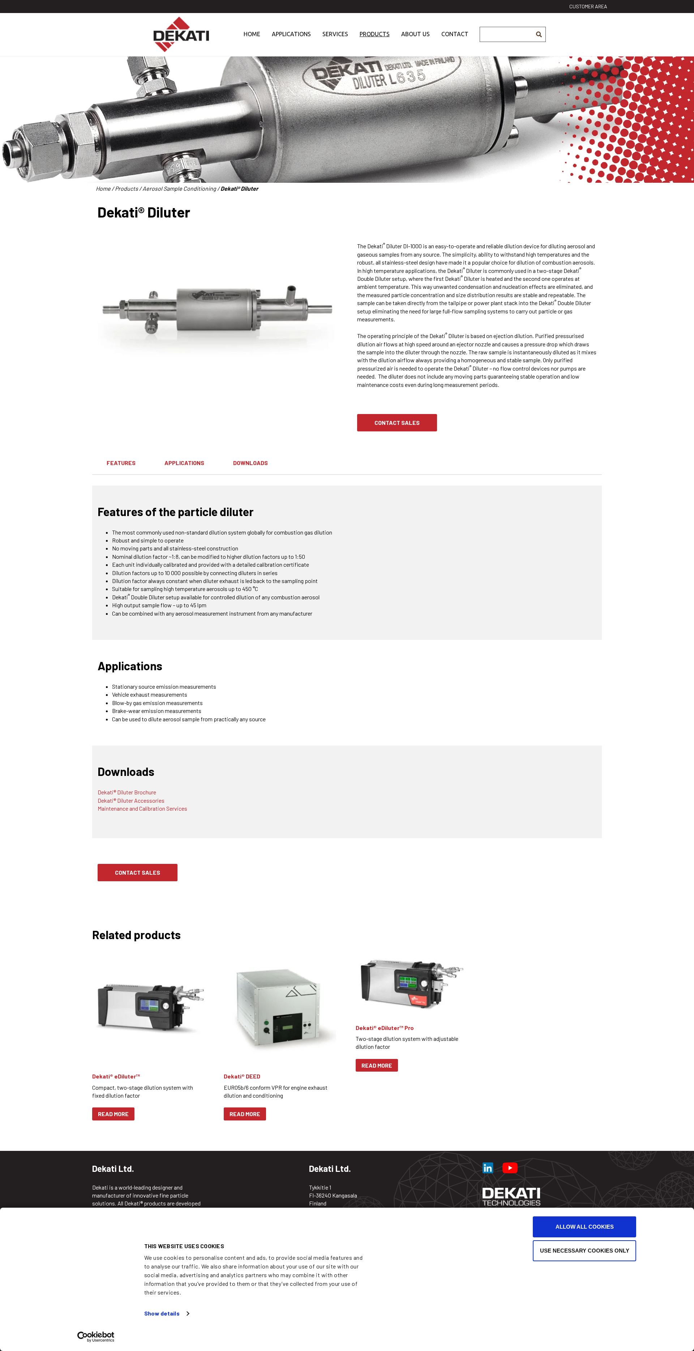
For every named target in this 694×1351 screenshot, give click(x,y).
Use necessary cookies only (584, 1250)
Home (252, 34)
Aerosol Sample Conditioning (179, 188)
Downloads (250, 462)
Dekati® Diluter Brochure (127, 792)
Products (375, 34)
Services (335, 34)
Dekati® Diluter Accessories (131, 800)
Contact (454, 34)
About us (415, 34)
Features (121, 462)
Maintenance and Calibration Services (142, 808)
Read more (113, 1113)
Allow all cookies (585, 1227)
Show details (162, 1313)
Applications (291, 34)
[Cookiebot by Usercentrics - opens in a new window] (96, 1336)
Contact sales (397, 422)
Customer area (588, 6)
